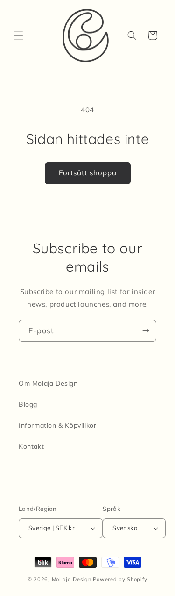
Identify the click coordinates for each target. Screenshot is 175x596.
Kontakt (31, 446)
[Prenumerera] (145, 331)
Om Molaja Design (48, 383)
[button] (18, 35)
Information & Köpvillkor (57, 425)
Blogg (28, 404)
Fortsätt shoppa (88, 172)
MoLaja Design (71, 579)
